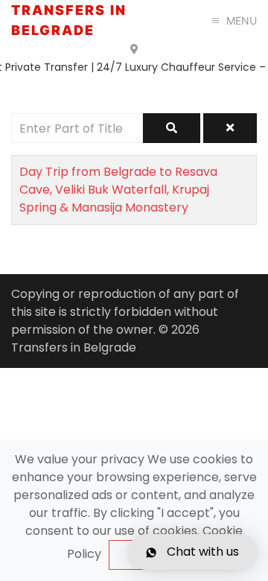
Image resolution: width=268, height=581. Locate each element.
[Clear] (230, 128)
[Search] (171, 128)
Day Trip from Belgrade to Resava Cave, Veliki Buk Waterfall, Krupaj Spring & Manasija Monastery (118, 189)
